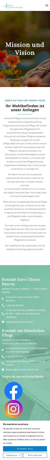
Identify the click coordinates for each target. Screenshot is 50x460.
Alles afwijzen (35, 455)
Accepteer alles (25, 449)
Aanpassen (11, 455)
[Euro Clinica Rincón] (12, 5)
